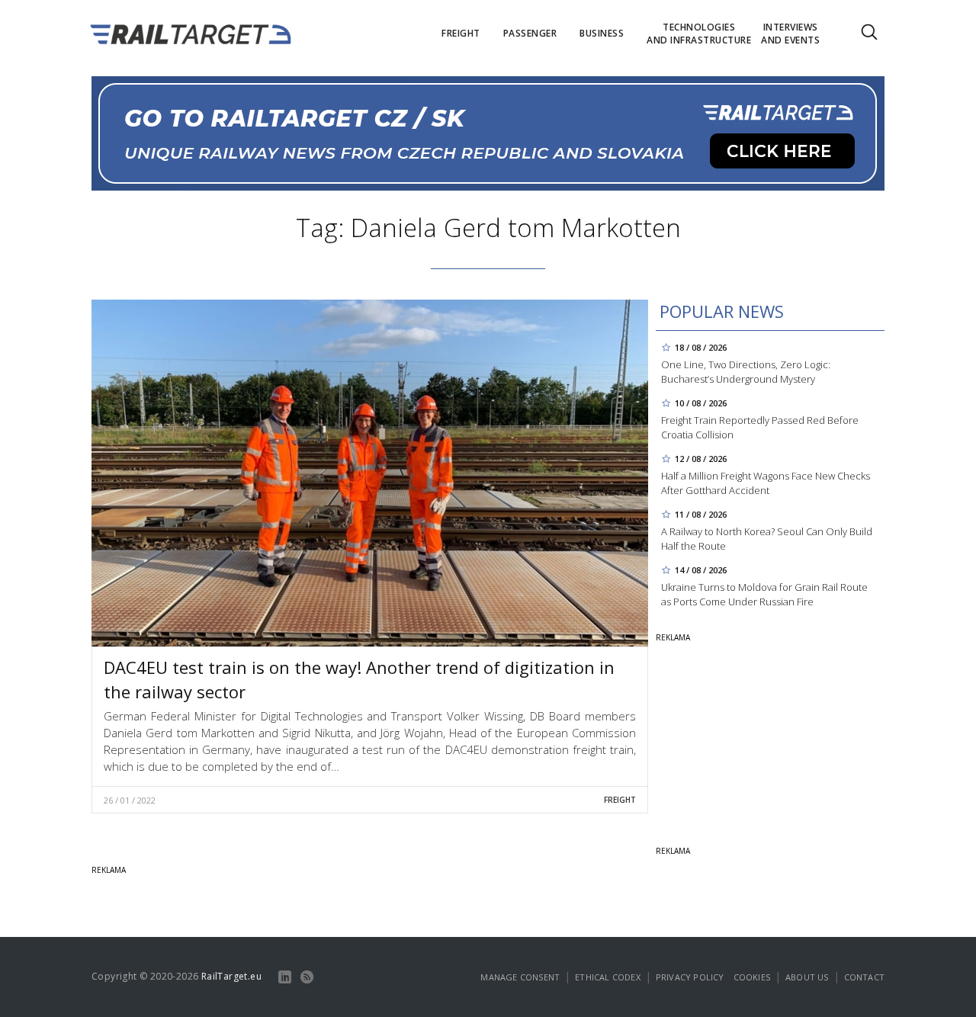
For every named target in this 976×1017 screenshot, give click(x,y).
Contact (864, 977)
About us (807, 977)
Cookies (752, 977)
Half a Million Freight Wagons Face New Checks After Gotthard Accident (765, 483)
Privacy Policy (690, 977)
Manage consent (520, 977)
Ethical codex (607, 977)
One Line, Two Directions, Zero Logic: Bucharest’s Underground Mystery (745, 372)
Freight (620, 799)
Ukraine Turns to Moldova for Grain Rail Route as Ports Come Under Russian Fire (764, 594)
